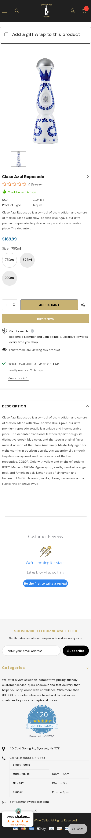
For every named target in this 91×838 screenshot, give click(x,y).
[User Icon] (73, 10)
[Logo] (46, 10)
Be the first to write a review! (45, 583)
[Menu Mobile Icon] (4, 10)
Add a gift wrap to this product (46, 34)
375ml (27, 260)
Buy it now (45, 319)
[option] (45, 101)
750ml (9, 260)
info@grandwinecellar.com (30, 802)
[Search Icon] (21, 11)
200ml (9, 278)
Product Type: (12, 205)
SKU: (5, 200)
